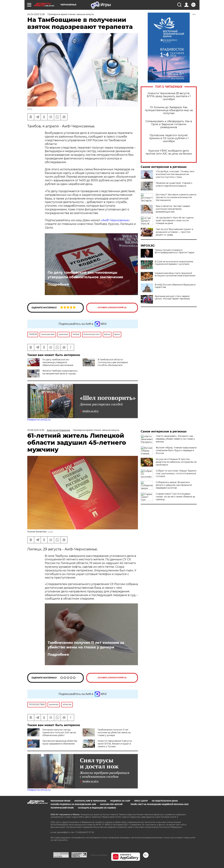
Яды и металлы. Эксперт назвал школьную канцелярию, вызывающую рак (173, 209)
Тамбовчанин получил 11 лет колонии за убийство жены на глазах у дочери (86, 644)
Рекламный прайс (61, 801)
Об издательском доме (165, 801)
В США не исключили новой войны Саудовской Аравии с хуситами (174, 262)
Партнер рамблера (99, 855)
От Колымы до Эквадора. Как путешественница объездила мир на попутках (169, 110)
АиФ (29, 108)
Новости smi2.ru (39, 419)
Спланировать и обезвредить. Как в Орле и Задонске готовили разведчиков (168, 124)
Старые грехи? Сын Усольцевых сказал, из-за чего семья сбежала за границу (175, 496)
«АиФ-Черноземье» (115, 220)
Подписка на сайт (120, 801)
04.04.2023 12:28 (36, 14)
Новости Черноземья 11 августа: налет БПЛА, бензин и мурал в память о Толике (115, 744)
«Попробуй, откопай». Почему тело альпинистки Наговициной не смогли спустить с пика (175, 174)
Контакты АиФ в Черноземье (90, 801)
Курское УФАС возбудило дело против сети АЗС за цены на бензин (169, 152)
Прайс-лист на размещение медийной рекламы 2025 (159, 804)
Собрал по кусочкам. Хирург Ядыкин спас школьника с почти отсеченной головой (176, 473)
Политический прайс (62, 808)
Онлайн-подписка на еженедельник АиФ (73, 804)
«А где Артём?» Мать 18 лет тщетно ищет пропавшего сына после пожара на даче (175, 220)
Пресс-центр (141, 801)
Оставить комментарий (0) (112, 307)
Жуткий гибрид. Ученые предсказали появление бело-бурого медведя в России (176, 450)
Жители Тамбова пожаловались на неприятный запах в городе (60, 372)
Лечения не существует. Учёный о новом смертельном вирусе (174, 184)
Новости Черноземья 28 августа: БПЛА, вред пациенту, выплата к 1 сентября (169, 96)
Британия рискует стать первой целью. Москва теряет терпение (172, 297)
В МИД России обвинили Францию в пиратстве (175, 286)
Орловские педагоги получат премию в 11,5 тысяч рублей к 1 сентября (168, 138)
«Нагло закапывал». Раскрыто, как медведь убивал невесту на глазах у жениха (175, 439)
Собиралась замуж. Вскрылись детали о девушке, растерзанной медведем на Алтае (174, 485)
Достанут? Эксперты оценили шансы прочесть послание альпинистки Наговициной (176, 197)
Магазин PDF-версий (111, 804)
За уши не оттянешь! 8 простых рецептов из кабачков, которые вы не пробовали (176, 462)
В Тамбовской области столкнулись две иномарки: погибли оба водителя (113, 362)
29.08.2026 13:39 (35, 430)
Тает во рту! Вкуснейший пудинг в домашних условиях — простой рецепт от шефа (174, 232)
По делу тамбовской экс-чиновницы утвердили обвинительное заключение (85, 274)
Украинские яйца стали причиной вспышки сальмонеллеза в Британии (175, 274)
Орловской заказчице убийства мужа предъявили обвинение (59, 742)
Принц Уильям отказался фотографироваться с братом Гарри (174, 251)
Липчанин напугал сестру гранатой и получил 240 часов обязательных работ (59, 732)
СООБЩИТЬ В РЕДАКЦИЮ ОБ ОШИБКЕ (97, 808)
